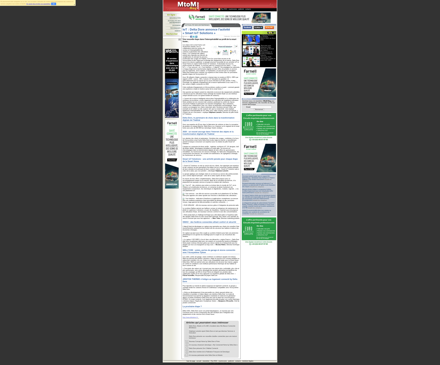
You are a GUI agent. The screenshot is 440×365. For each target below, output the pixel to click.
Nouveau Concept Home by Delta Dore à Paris (204, 341)
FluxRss (269, 27)
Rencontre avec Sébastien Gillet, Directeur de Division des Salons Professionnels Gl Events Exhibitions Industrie (267, 50)
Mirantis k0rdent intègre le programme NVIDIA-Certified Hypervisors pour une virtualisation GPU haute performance (257, 191)
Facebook (247, 27)
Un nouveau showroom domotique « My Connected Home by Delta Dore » (213, 345)
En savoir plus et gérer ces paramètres (38, 4)
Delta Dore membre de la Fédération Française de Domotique (209, 352)
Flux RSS (223, 9)
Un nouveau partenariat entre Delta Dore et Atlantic (206, 355)
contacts (248, 9)
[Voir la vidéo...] (251, 44)
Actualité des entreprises (174, 22)
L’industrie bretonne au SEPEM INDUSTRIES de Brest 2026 (267, 37)
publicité (241, 9)
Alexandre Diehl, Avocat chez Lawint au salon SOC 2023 (267, 58)
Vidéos (178, 31)
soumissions (233, 9)
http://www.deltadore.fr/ (190, 317)
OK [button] (54, 4)
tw (194, 37)
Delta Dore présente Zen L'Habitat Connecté (203, 348)
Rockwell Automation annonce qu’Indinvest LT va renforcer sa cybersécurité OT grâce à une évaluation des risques (258, 185)
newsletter (213, 9)
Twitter (258, 27)
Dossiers (176, 25)
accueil (206, 9)
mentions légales (247, 361)
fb (191, 37)
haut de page (191, 361)
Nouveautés (175, 18)
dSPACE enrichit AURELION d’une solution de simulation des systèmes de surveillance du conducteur (256, 212)
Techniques (175, 28)
